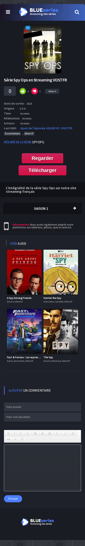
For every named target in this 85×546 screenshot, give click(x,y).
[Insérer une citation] (8, 439)
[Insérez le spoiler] (22, 439)
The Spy (48, 357)
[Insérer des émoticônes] (57, 433)
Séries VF (29, 133)
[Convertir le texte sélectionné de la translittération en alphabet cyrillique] (15, 439)
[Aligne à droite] (49, 433)
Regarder (42, 158)
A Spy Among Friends (19, 298)
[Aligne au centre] (42, 433)
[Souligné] (20, 433)
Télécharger (42, 170)
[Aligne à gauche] (35, 433)
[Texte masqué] (73, 433)
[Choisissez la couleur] (65, 433)
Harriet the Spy (52, 298)
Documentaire (12, 133)
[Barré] (27, 433)
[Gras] (8, 433)
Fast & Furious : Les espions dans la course (32, 357)
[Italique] (14, 433)
